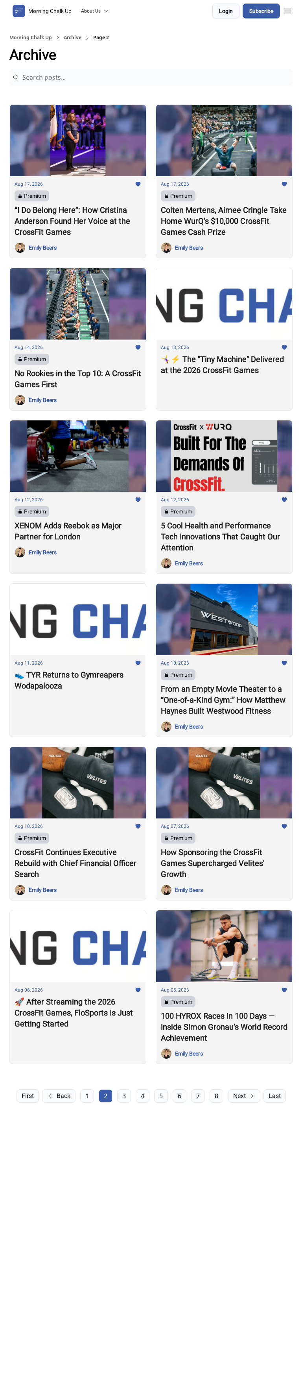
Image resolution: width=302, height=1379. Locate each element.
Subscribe (261, 11)
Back (63, 1096)
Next (239, 1096)
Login (226, 11)
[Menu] (288, 10)
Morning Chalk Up (30, 38)
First (28, 1096)
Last (275, 1096)
